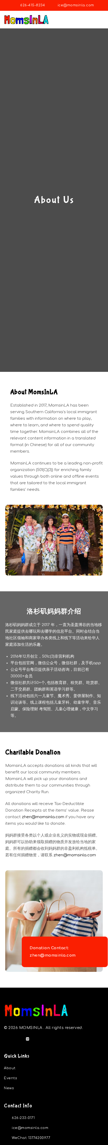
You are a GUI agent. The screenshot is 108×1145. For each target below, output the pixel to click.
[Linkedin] (6, 1039)
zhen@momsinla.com (43, 817)
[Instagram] (17, 1039)
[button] (100, 19)
